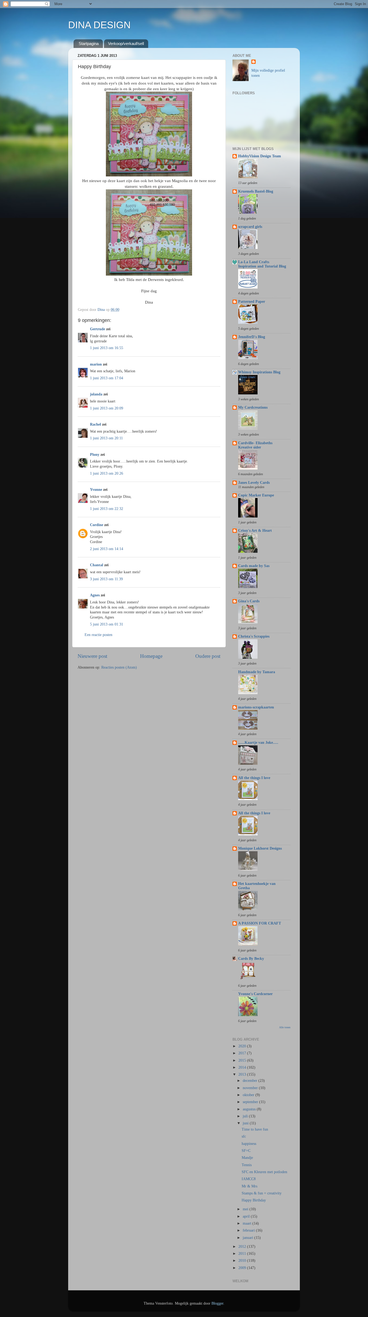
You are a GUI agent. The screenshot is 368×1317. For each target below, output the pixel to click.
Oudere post (207, 656)
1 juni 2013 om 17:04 (106, 378)
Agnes (95, 595)
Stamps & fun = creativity (262, 1193)
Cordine (96, 525)
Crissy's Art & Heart (255, 531)
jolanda (96, 394)
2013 (242, 1074)
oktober (249, 1095)
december (250, 1081)
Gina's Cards (248, 601)
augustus (250, 1109)
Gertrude (97, 329)
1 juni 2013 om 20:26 (106, 473)
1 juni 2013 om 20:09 (106, 408)
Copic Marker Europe (256, 495)
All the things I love (254, 778)
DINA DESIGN (99, 24)
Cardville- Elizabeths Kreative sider (255, 445)
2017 (242, 1053)
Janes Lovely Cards (254, 483)
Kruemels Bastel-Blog (255, 191)
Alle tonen (284, 1027)
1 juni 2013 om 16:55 (106, 348)
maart (247, 1223)
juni (246, 1123)
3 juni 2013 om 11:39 (106, 579)
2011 (242, 1254)
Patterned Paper (251, 302)
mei (246, 1209)
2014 (242, 1067)
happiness (249, 1144)
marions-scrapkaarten (256, 707)
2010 (242, 1261)
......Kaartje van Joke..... (258, 743)
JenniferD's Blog (251, 337)
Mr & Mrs (249, 1186)
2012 (242, 1247)
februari (249, 1230)
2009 (242, 1268)
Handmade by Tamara (256, 672)
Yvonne (96, 490)
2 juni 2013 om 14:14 (106, 549)
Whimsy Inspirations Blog (259, 372)
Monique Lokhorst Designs (260, 848)
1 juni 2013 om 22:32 (106, 509)
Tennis (247, 1165)
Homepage (151, 656)
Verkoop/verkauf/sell (126, 43)
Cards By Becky (251, 959)
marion (96, 364)
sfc (244, 1136)
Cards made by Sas (253, 566)
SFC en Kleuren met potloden (264, 1172)
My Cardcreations (253, 407)
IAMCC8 (249, 1179)
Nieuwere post (92, 656)
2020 (242, 1046)
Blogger (217, 1303)
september (251, 1102)
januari (248, 1238)
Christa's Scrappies (253, 636)
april (247, 1216)
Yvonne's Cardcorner (255, 994)
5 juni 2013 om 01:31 (106, 624)
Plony (94, 455)
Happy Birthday (254, 1200)
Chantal (96, 565)
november (251, 1088)
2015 (242, 1060)
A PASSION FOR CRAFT (259, 923)
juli (246, 1116)
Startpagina (89, 43)
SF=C (246, 1151)
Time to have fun (255, 1129)
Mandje (247, 1158)
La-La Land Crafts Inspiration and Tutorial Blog (262, 264)
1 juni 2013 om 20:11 (106, 438)
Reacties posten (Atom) (119, 667)
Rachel (95, 424)
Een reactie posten (98, 635)
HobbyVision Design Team (259, 156)
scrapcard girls (250, 227)
